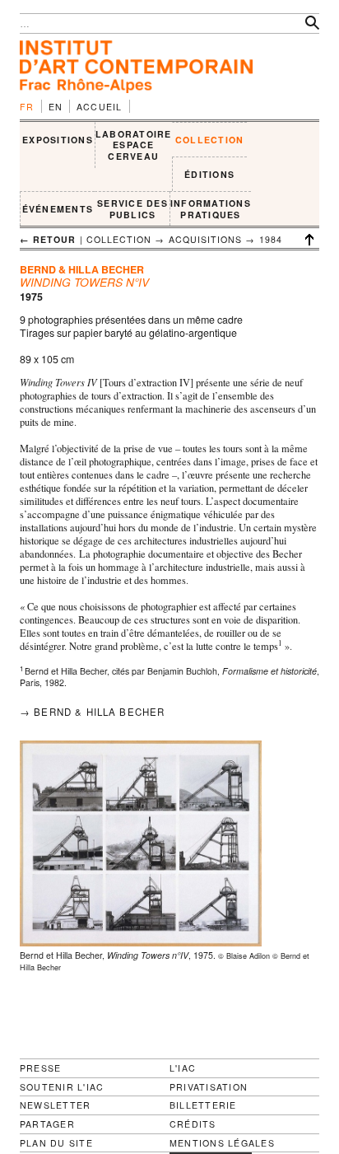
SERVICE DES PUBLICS (132, 209)
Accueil (100, 106)
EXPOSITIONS (57, 139)
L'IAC (183, 1068)
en (56, 106)
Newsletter (55, 1105)
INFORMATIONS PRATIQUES (210, 209)
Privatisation (209, 1087)
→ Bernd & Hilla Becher (92, 711)
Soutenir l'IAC (62, 1087)
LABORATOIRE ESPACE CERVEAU (133, 145)
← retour (48, 239)
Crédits (193, 1124)
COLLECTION (209, 139)
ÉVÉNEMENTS (57, 209)
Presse (40, 1068)
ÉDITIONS (209, 174)
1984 (270, 239)
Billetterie (203, 1105)
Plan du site (56, 1143)
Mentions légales (222, 1143)
